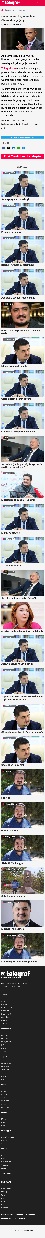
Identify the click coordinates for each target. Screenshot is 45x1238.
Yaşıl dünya (5, 1070)
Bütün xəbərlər (7, 1215)
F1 (2, 1155)
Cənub (3, 1205)
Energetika (5, 1039)
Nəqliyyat (4, 1048)
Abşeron (4, 1198)
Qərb (3, 1201)
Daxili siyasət (6, 1017)
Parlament (5, 1011)
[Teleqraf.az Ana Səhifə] (11, 3)
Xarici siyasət (6, 1014)
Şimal (3, 1195)
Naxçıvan (4, 1208)
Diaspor (4, 1004)
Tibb (2, 1073)
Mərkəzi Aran (6, 1188)
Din (2, 1079)
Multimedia (30, 1215)
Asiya (3, 1097)
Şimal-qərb (5, 1192)
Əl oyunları (5, 1165)
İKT (2, 1045)
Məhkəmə (4, 1119)
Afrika (3, 1091)
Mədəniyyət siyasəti (8, 1137)
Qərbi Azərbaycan (7, 1007)
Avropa (4, 1104)
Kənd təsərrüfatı (7, 1035)
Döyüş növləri (6, 1162)
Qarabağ (4, 1020)
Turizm (3, 1051)
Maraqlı (4, 1125)
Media (3, 1076)
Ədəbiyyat (5, 1140)
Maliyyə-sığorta (6, 1042)
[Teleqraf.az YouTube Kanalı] (22, 156)
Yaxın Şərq (5, 1101)
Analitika (4, 1024)
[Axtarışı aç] (37, 3)
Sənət (3, 1144)
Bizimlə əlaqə (19, 1218)
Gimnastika (5, 1158)
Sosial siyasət (6, 1063)
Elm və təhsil (5, 1066)
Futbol (3, 1168)
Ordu (3, 1001)
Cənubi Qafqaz (6, 1107)
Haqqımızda (6, 1218)
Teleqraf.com (8, 68)
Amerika (4, 1094)
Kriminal (4, 1122)
